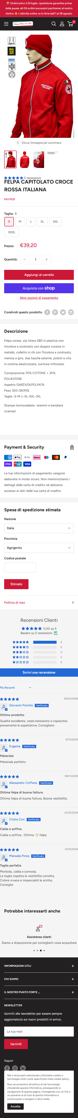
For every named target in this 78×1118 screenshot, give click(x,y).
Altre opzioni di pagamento (39, 298)
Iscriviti (16, 1044)
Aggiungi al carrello (39, 275)
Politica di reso (14, 602)
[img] (9, 699)
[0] (70, 23)
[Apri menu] (6, 23)
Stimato (16, 584)
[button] (21, 642)
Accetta (15, 1106)
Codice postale (15, 558)
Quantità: (10, 259)
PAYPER (9, 199)
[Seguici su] (7, 1068)
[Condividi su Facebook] (47, 312)
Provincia (10, 539)
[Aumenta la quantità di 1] (46, 259)
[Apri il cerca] (54, 24)
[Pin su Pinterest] (55, 312)
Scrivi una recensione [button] (39, 672)
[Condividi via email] (71, 312)
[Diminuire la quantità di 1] (24, 259)
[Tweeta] (63, 312)
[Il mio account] (62, 24)
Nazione (10, 519)
